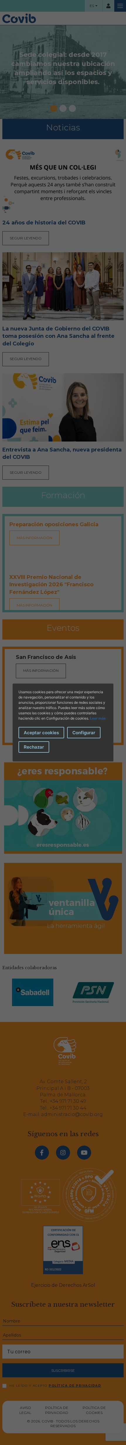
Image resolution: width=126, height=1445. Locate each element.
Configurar (83, 732)
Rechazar (34, 747)
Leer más (98, 718)
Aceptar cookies (41, 732)
